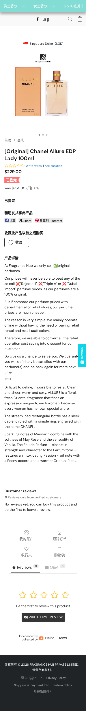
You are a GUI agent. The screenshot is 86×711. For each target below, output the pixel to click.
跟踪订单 (59, 539)
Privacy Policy (56, 678)
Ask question (53, 166)
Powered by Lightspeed (43, 699)
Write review (34, 166)
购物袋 (59, 555)
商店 (20, 140)
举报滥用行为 (43, 692)
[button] (43, 19)
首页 (7, 140)
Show (82, 355)
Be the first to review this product (43, 606)
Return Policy (63, 685)
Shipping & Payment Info (31, 685)
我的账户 (26, 539)
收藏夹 (26, 555)
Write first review (45, 617)
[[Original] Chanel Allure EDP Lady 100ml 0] (43, 92)
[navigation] (31, 678)
